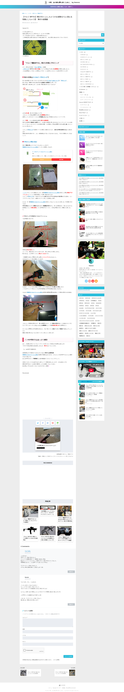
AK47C (87, 298)
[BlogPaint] (40, 98)
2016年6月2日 (28, 552)
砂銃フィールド (83, 330)
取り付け (34, 142)
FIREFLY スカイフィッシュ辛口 (51, 192)
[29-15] (40, 177)
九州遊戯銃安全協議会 (84, 323)
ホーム (50, 687)
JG (99, 300)
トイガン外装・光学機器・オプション (88, 86)
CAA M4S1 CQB (84, 62)
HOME (63, 685)
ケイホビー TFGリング (40, 77)
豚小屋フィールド (89, 333)
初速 (99, 323)
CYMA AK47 (83, 54)
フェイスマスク (91, 318)
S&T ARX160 (84, 67)
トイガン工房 (82, 315)
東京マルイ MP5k (84, 74)
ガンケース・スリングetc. (86, 97)
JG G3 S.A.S (84, 69)
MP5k (81, 303)
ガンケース (98, 308)
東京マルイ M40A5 (85, 79)
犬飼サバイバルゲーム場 (90, 328)
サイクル (88, 310)
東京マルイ (50, 456)
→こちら (25, 192)
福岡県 (81, 333)
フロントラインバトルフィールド (86, 320)
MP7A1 (71, 456)
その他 (81, 118)
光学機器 (93, 323)
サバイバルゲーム (97, 310)
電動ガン (44, 456)
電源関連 (82, 335)
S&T (92, 303)
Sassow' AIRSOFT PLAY (86, 102)
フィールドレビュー (85, 107)
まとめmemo (83, 89)
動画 (81, 325)
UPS (86, 305)
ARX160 (81, 300)
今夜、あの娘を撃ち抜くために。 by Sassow (64, 2)
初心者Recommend (84, 109)
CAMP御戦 (93, 300)
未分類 (81, 121)
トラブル (57, 456)
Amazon (42, 159)
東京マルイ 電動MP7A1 (68, 454)
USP (92, 305)
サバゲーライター (84, 115)
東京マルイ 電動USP (85, 81)
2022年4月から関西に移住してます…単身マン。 (62, 6)
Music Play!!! (83, 112)
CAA (87, 300)
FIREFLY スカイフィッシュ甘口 (30, 147)
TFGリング (63, 80)
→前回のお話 (26, 69)
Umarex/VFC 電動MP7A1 (86, 71)
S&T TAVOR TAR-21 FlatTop (87, 64)
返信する (71, 571)
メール (24, 635)
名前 (24, 629)
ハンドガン (82, 318)
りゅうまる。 (28, 551)
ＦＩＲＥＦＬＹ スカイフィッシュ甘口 (42, 151)
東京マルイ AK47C (85, 59)
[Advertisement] (35, 404)
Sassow (84, 179)
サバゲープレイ (84, 104)
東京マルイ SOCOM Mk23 (86, 84)
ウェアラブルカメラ (89, 308)
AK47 (81, 298)
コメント (25, 617)
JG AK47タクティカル (86, 57)
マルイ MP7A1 (37, 67)
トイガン (82, 52)
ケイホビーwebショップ (53, 80)
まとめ (81, 308)
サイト (24, 641)
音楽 (88, 335)
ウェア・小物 (84, 94)
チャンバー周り (64, 456)
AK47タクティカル (96, 298)
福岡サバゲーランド (93, 330)
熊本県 (81, 328)
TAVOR (81, 305)
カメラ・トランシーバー (86, 99)
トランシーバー (98, 315)
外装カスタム (88, 325)
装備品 (81, 92)
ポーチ (97, 320)
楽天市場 (61, 159)
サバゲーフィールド (84, 313)
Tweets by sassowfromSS (84, 290)
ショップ (93, 313)
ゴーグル (81, 310)
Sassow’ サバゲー (57, 687)
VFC (97, 305)
